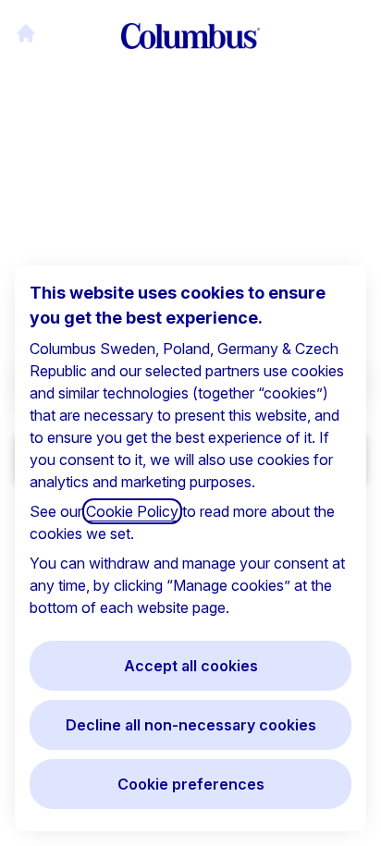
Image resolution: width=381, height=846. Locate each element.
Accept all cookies (191, 665)
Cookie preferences (190, 784)
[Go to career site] (26, 33)
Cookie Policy (132, 511)
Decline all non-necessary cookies (191, 725)
